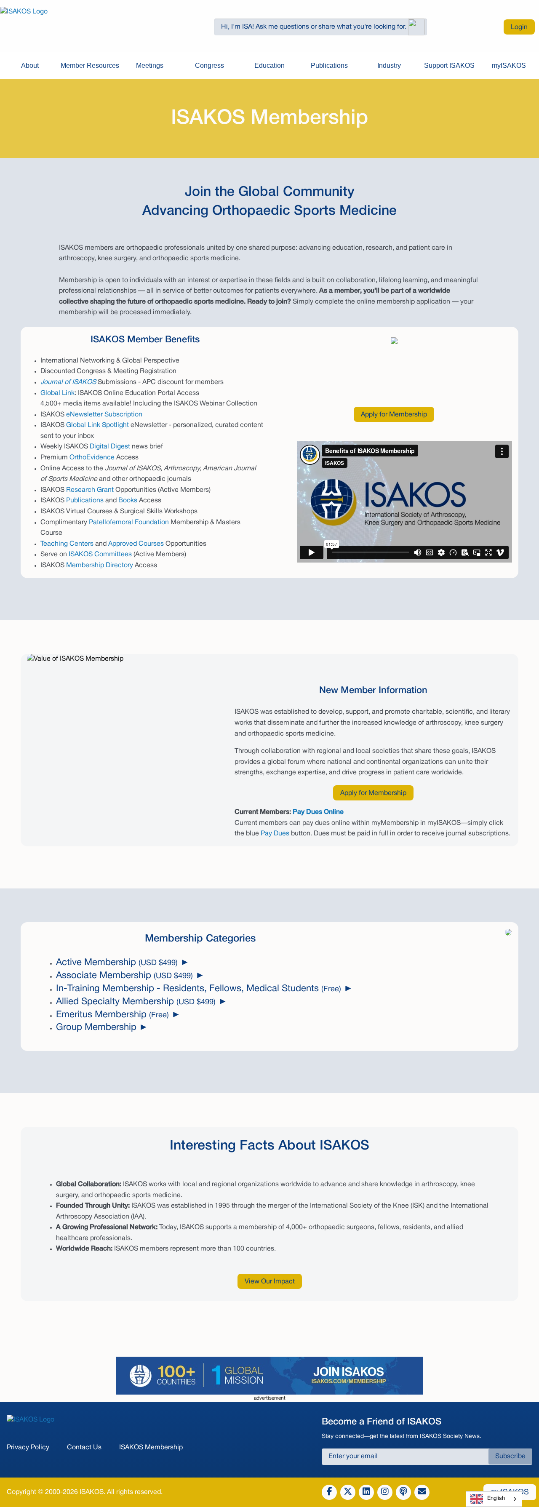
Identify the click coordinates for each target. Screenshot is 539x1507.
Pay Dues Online (318, 812)
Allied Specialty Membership (136, 1002)
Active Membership (117, 962)
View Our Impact (270, 1282)
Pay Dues (275, 834)
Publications (85, 501)
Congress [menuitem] (209, 65)
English (496, 1498)
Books (127, 501)
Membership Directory (99, 565)
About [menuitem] (30, 65)
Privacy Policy (28, 1448)
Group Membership (96, 1027)
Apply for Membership (394, 415)
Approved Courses (136, 544)
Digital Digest (110, 447)
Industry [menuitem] (389, 65)
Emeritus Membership (112, 1015)
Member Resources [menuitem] (90, 65)
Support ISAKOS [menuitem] (449, 65)
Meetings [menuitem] (149, 65)
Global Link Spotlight (97, 425)
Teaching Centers (66, 544)
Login (519, 27)
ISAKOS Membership (151, 1448)
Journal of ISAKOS (68, 382)
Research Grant (90, 490)
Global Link (57, 393)
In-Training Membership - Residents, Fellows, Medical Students (198, 988)
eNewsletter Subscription (104, 415)
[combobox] (494, 1499)
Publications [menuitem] (329, 65)
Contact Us (84, 1448)
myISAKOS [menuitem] (509, 65)
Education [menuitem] (269, 65)
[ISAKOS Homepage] (70, 27)
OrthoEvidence (92, 458)
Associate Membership (124, 975)
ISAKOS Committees (100, 554)
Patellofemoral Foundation (129, 522)
